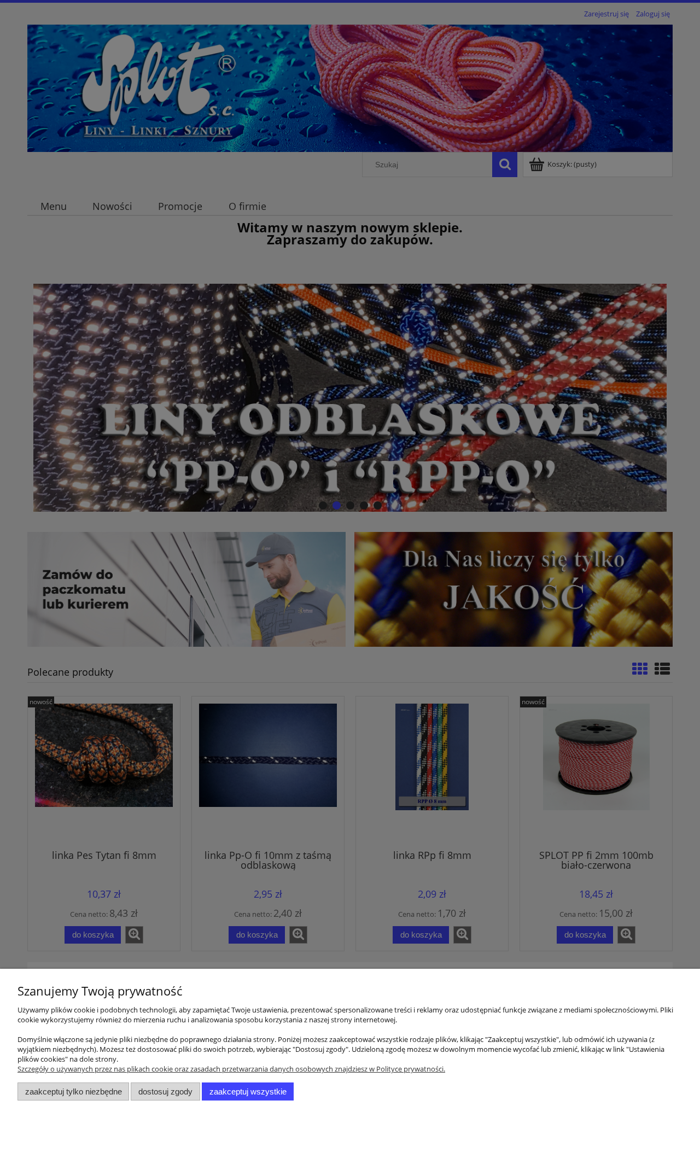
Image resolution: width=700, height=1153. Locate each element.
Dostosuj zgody (165, 1091)
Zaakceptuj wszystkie (248, 1091)
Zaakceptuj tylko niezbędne (73, 1091)
